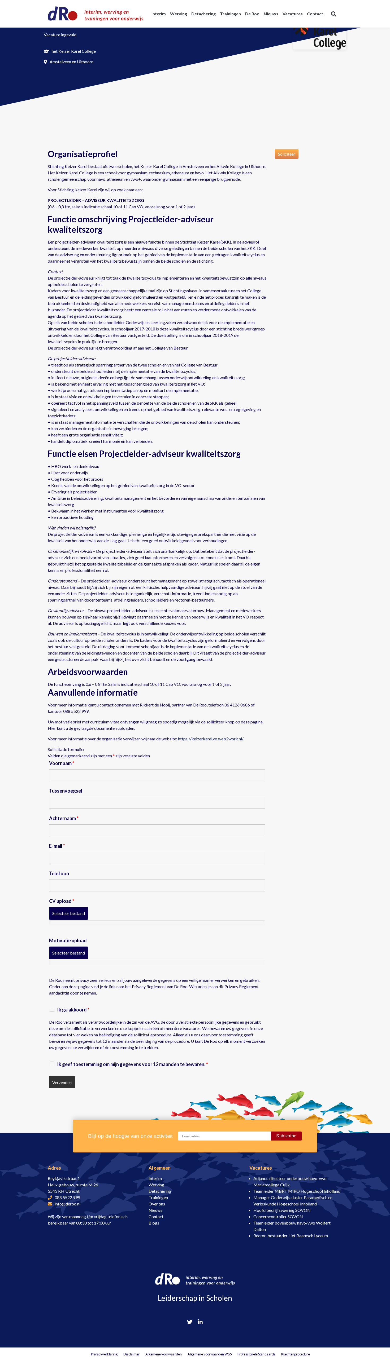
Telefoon (59, 873)
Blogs (154, 1222)
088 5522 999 (67, 1197)
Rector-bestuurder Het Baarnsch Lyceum (290, 1235)
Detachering (160, 1191)
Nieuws (155, 1210)
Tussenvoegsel (65, 790)
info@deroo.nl (67, 1203)
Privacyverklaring (104, 1354)
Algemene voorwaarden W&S (210, 1354)
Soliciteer (286, 153)
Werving (156, 1184)
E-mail (57, 846)
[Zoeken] (333, 13)
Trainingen (158, 1197)
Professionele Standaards (256, 1354)
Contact (156, 1216)
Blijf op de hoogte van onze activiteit (130, 1136)
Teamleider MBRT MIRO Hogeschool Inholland (296, 1191)
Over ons (157, 1203)
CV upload (61, 901)
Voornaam (61, 763)
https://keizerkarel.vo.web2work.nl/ (210, 738)
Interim (155, 1178)
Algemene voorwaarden (163, 1354)
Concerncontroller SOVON (278, 1216)
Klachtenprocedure (295, 1354)
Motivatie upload (68, 940)
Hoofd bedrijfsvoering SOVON (282, 1210)
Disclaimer (131, 1354)
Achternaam (64, 818)
